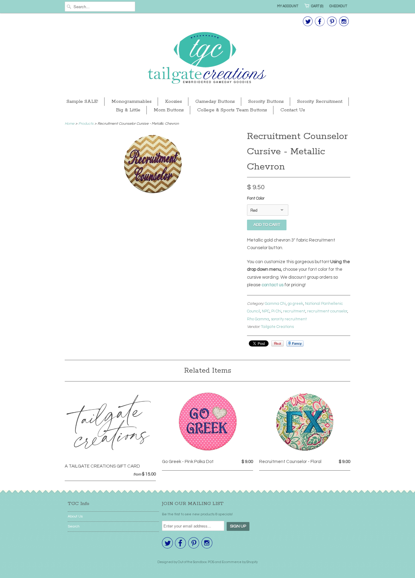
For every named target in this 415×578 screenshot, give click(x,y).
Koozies (173, 101)
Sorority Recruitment (319, 101)
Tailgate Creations (277, 327)
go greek (295, 303)
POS (211, 562)
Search (74, 526)
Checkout (338, 6)
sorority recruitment (289, 319)
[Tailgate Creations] (207, 58)
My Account (287, 6)
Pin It (277, 343)
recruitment (294, 311)
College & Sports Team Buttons (232, 110)
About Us (75, 516)
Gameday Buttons (215, 101)
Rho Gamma (258, 319)
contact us (272, 285)
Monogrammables (131, 101)
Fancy (295, 343)
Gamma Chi (275, 303)
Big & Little (128, 110)
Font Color (256, 198)
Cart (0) (317, 6)
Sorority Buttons (266, 101)
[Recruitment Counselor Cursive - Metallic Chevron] (152, 193)
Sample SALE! (82, 101)
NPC (265, 311)
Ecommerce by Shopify (240, 562)
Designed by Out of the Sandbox (182, 562)
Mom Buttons (169, 110)
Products (86, 124)
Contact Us (292, 110)
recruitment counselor (327, 311)
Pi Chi (276, 311)
